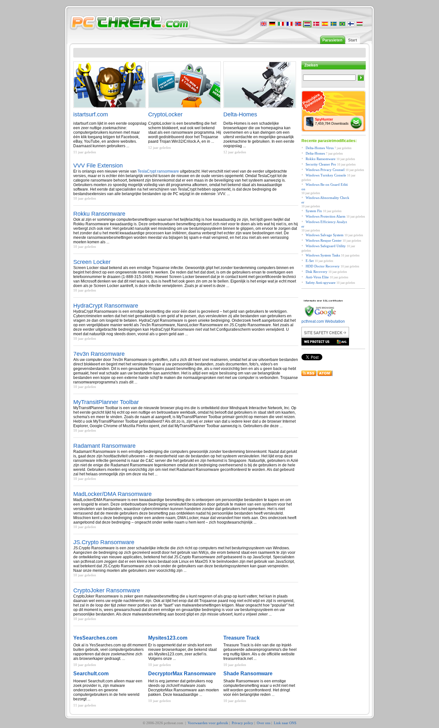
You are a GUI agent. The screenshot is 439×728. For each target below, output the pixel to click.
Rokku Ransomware (99, 214)
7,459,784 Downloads (332, 121)
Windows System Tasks (323, 255)
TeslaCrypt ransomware (158, 171)
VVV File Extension (98, 165)
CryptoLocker (165, 114)
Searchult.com (91, 673)
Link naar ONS (285, 723)
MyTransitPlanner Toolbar (106, 402)
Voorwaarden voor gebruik (208, 723)
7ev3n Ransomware (99, 354)
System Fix (314, 211)
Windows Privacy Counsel (325, 170)
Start (352, 40)
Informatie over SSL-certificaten (323, 301)
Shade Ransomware (248, 673)
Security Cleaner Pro (321, 164)
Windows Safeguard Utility (326, 246)
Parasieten (332, 40)
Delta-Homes (240, 114)
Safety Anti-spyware (321, 282)
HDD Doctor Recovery (323, 266)
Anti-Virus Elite (317, 277)
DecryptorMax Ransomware (182, 673)
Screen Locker (92, 262)
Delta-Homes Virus (320, 148)
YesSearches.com (95, 638)
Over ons (263, 723)
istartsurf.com (90, 114)
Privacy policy (242, 723)
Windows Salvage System (325, 235)
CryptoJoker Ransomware (106, 590)
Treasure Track (241, 638)
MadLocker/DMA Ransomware (112, 494)
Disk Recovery (316, 272)
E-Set (310, 261)
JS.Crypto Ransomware (103, 542)
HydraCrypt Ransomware (105, 305)
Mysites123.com (167, 638)
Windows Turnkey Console (326, 175)
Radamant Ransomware (104, 446)
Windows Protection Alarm (325, 216)
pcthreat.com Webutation (323, 321)
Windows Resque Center (324, 240)
